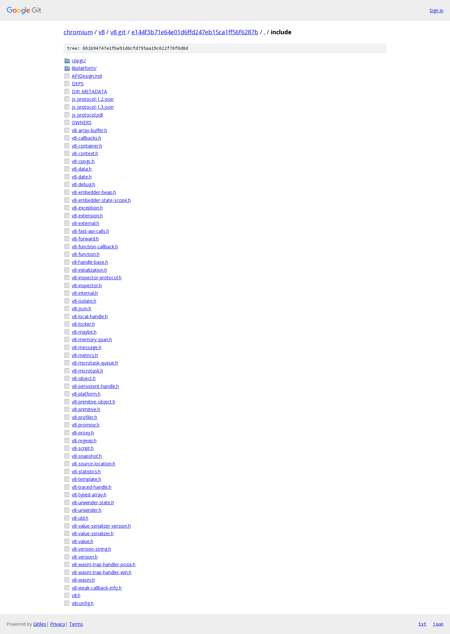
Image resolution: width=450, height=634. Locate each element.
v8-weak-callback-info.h (97, 588)
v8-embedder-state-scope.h (101, 200)
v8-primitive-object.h (93, 402)
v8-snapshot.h (87, 456)
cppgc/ (79, 60)
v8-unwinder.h (86, 510)
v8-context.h (85, 153)
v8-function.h (85, 254)
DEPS (78, 83)
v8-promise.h (85, 425)
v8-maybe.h (84, 332)
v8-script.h (83, 448)
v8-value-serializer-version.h (101, 526)
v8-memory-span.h (92, 339)
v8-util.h (80, 518)
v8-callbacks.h (86, 138)
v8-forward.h (85, 238)
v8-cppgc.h (83, 161)
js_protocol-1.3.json (93, 107)
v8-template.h (86, 479)
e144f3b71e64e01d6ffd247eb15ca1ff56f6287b (194, 32)
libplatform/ (84, 68)
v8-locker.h (83, 324)
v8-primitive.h (86, 409)
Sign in (436, 10)
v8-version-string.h (91, 549)
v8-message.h (86, 347)
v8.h (76, 595)
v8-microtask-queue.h (95, 363)
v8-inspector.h (87, 285)
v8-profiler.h (84, 417)
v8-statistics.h (86, 471)
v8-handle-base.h (90, 262)
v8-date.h (82, 177)
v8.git (118, 32)
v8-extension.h (87, 215)
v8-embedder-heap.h (94, 192)
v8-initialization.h (89, 270)
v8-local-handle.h (90, 316)
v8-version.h (85, 557)
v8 (101, 32)
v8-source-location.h (93, 463)
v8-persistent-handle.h (95, 386)
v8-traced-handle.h (91, 487)
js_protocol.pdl (87, 115)
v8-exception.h (87, 208)
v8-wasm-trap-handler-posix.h (103, 564)
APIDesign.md (87, 76)
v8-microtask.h (87, 371)
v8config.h (83, 603)
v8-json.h (81, 308)
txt (422, 624)
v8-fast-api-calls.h (90, 231)
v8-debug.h (83, 184)
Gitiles (39, 624)
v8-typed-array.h (89, 494)
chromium (78, 32)
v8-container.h (87, 146)
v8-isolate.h (84, 301)
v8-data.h (82, 169)
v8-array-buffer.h (89, 130)
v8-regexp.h (84, 440)
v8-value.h (82, 541)
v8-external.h (85, 223)
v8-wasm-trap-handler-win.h (101, 572)
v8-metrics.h (85, 355)
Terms (76, 624)
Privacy (57, 624)
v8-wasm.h (83, 580)
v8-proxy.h (83, 432)
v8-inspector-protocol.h (97, 277)
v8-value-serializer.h (93, 533)
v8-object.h (84, 378)
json (438, 624)
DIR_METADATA (89, 91)
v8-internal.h (85, 293)
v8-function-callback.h (95, 246)
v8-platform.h (86, 394)
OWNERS (82, 122)
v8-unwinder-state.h (93, 502)
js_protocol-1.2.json (93, 99)
